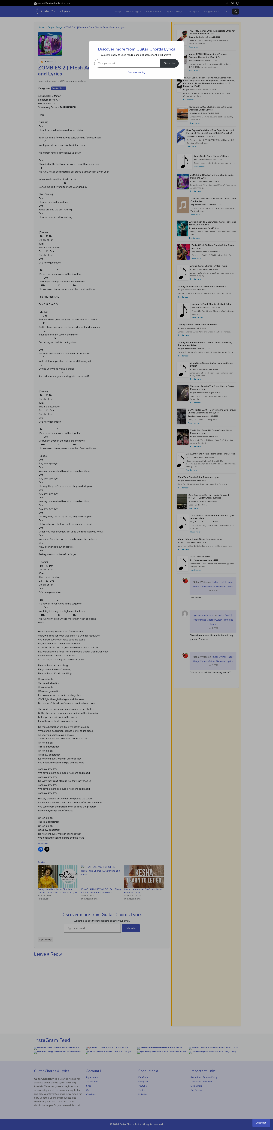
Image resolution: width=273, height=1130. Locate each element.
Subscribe (169, 63)
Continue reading (136, 72)
